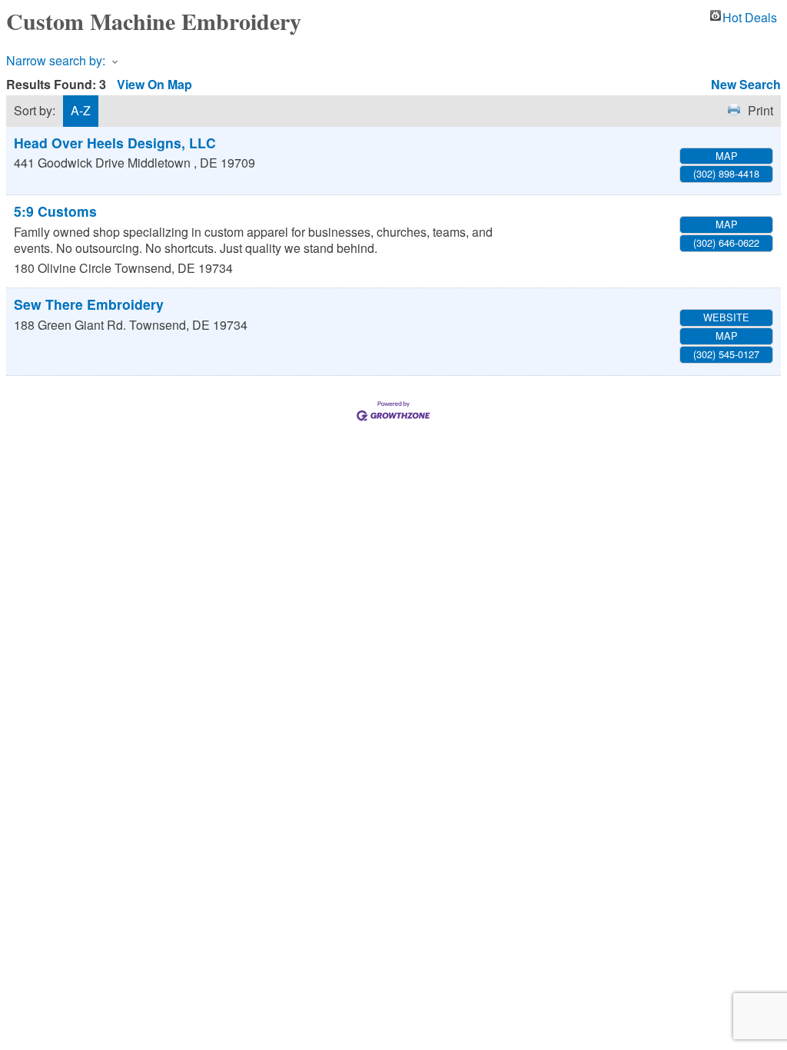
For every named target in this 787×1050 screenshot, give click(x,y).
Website (726, 317)
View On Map (154, 84)
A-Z (81, 110)
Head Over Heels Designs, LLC (115, 142)
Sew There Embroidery (89, 304)
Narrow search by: (55, 60)
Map (727, 155)
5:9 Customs (55, 211)
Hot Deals (749, 15)
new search (746, 84)
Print (760, 110)
